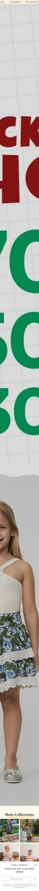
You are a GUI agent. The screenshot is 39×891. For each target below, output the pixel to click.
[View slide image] (19, 405)
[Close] (35, 864)
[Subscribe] (34, 879)
